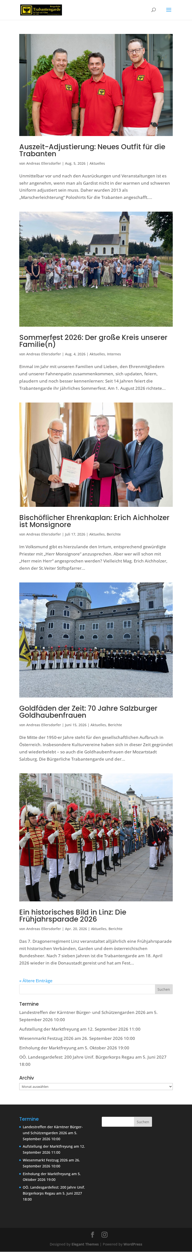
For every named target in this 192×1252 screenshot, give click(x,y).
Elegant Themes (85, 1244)
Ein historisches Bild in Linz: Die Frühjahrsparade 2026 (72, 915)
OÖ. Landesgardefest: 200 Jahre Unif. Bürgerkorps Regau (76, 1057)
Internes (114, 354)
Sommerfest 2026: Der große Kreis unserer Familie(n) (93, 341)
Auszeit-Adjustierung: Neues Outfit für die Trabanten (92, 150)
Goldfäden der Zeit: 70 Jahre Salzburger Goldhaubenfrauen (88, 711)
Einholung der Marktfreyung (47, 1048)
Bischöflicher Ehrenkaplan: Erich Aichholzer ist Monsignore (94, 521)
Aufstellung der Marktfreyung (49, 1029)
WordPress (133, 1244)
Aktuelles (97, 163)
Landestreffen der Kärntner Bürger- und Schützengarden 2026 (82, 1012)
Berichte (114, 534)
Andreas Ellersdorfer (43, 163)
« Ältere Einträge (35, 980)
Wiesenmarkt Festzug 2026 (46, 1038)
